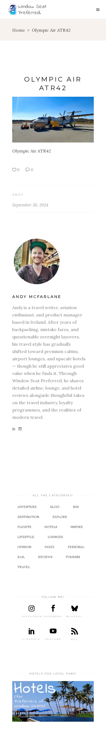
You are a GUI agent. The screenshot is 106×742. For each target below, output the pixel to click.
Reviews (45, 557)
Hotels (50, 527)
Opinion (24, 547)
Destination (28, 517)
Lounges (55, 537)
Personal (76, 547)
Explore (59, 517)
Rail (21, 557)
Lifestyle (25, 537)
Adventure (27, 507)
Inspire (76, 527)
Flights (24, 527)
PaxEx (49, 547)
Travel (23, 567)
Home (18, 30)
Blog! (55, 507)
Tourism (73, 557)
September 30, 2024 (30, 205)
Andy (18, 194)
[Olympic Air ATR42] (53, 261)
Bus (76, 507)
